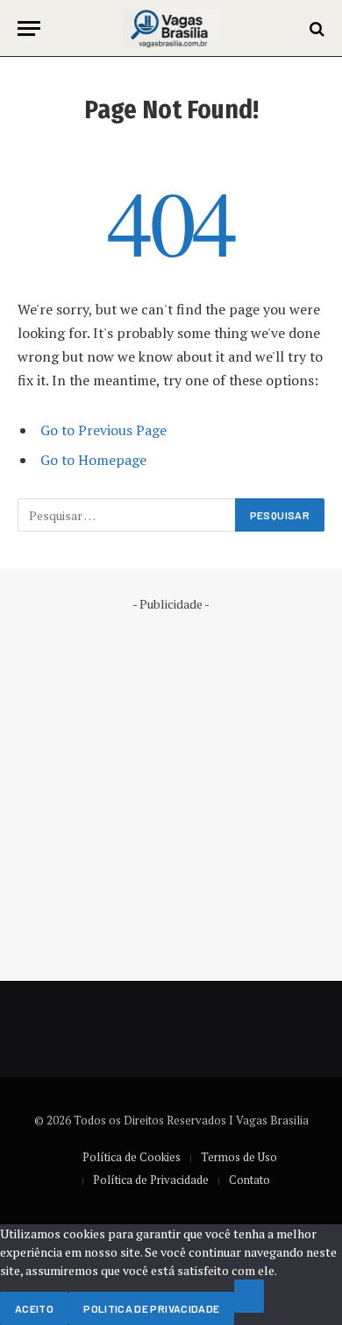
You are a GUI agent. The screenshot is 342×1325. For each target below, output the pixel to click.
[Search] (315, 28)
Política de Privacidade (151, 1180)
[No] (249, 1296)
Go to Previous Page (103, 430)
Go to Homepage (93, 459)
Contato (249, 1180)
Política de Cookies (131, 1157)
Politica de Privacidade (151, 1308)
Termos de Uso (239, 1157)
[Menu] (29, 28)
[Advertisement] (171, 784)
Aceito (34, 1308)
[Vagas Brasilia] (170, 28)
